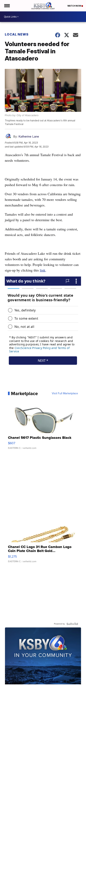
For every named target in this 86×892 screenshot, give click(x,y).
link (42, 270)
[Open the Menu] (6, 5)
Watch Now (74, 6)
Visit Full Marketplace (65, 393)
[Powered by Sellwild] (72, 623)
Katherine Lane (28, 136)
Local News (17, 34)
